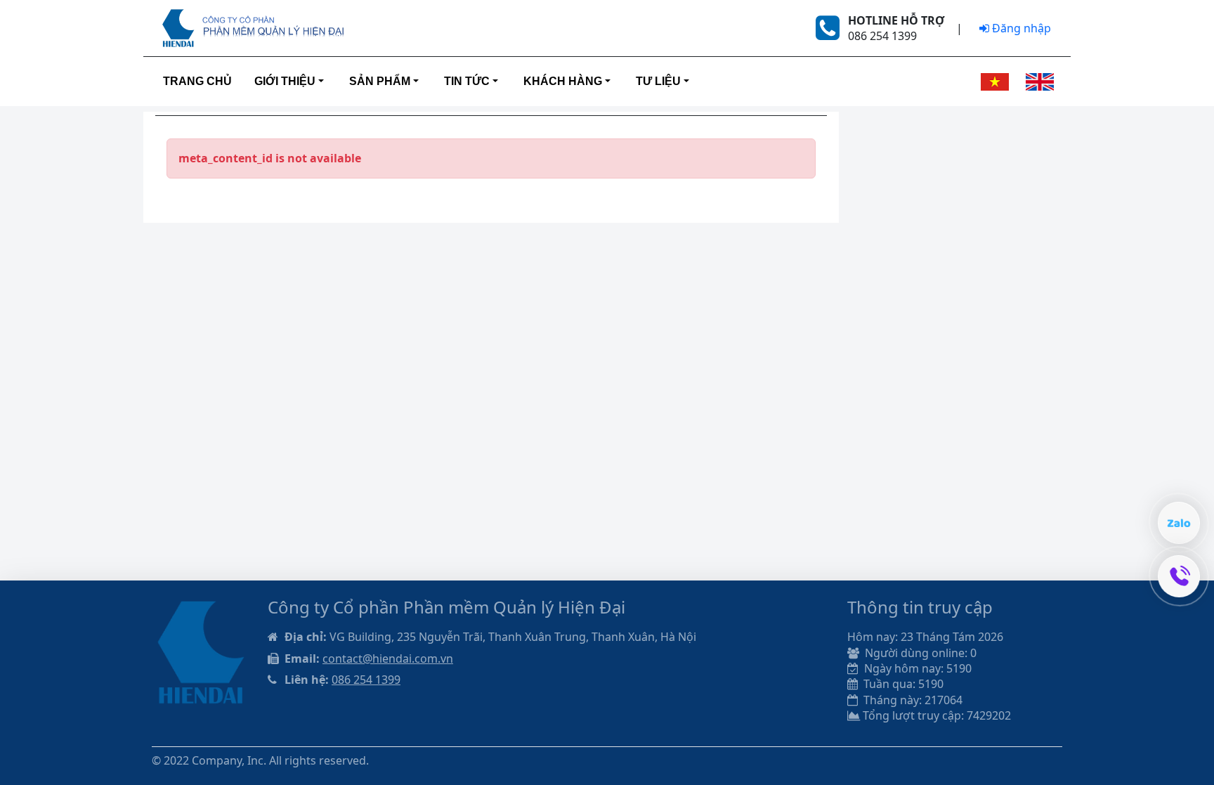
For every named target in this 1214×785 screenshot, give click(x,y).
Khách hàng (562, 81)
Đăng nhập (1020, 28)
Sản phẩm (379, 81)
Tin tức (467, 81)
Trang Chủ (197, 81)
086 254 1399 (366, 679)
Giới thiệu (284, 81)
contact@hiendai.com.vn (387, 658)
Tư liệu (658, 81)
